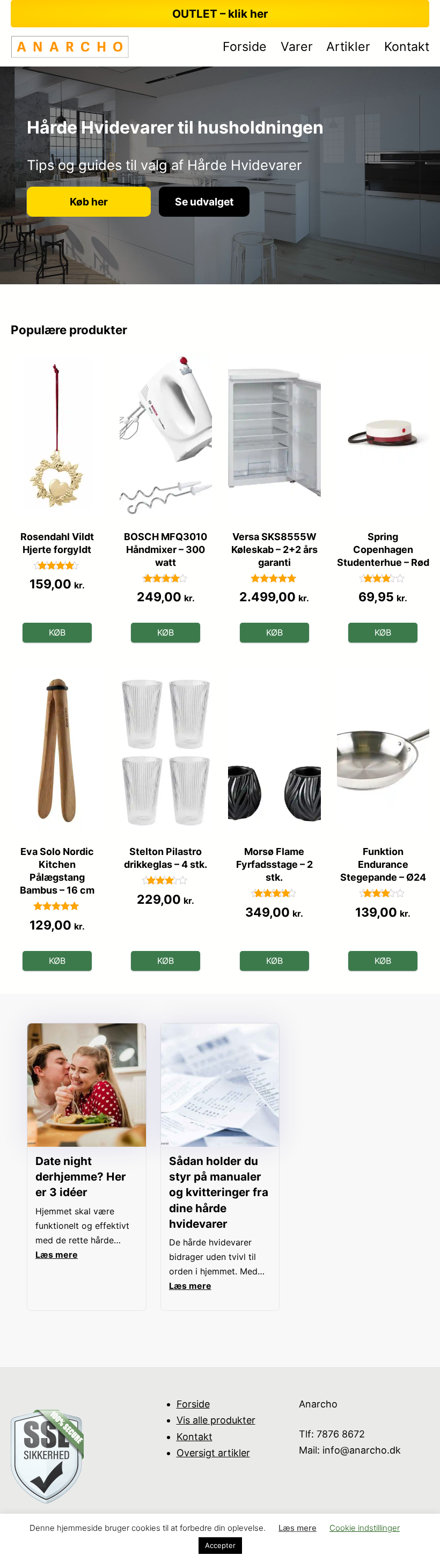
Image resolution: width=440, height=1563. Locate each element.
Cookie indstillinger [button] (364, 1528)
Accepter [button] (220, 1545)
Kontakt (194, 1436)
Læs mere (297, 1528)
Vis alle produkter (216, 1420)
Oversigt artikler (213, 1452)
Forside (193, 1404)
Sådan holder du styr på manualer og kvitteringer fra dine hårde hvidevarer (218, 1192)
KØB (57, 632)
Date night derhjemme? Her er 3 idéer (80, 1176)
